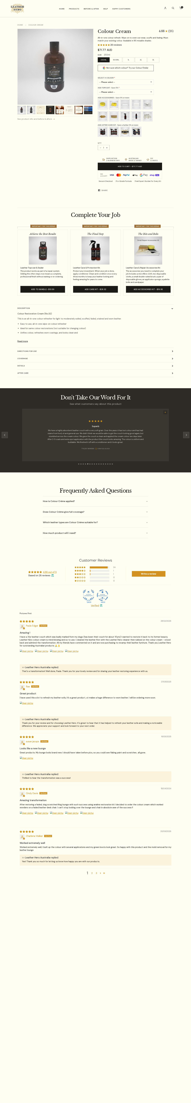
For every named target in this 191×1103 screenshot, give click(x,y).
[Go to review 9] (96, 464)
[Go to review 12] (103, 464)
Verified (95, 605)
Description (23, 308)
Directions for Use (27, 351)
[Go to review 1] (78, 464)
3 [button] (96, 873)
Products (74, 9)
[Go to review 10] (98, 464)
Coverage (22, 358)
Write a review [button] (148, 573)
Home (62, 9)
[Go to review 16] (112, 464)
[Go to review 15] (110, 464)
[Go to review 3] (83, 464)
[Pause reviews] (165, 412)
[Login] (165, 8)
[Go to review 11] (101, 464)
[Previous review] (5, 435)
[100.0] (88, 595)
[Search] (172, 8)
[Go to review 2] (81, 464)
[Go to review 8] (94, 464)
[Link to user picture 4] (71, 656)
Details (21, 366)
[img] (27, 621)
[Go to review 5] (87, 464)
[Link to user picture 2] (41, 656)
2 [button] (92, 873)
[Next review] (186, 435)
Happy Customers (121, 9)
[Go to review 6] (89, 464)
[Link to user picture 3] (56, 656)
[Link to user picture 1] (26, 656)
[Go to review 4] (85, 464)
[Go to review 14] (107, 464)
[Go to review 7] (92, 464)
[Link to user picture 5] (87, 818)
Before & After (91, 9)
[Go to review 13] (105, 464)
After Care (23, 373)
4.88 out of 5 (50, 572)
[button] (166, 31)
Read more (22, 341)
